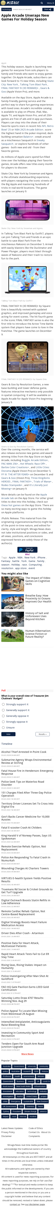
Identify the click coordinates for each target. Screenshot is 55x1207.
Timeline (6, 744)
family (40, 561)
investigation (8, 1096)
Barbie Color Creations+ (15, 467)
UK (38, 1081)
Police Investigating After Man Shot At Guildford (24, 977)
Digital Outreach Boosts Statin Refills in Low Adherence (25, 902)
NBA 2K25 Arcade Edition (29, 129)
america (43, 1111)
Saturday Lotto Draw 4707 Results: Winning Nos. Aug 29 (22, 999)
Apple (12, 557)
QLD (21, 1106)
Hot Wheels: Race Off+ (32, 463)
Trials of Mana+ (42, 481)
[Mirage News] (10, 3)
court (14, 1116)
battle (15, 561)
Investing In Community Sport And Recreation (22, 1034)
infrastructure (40, 1086)
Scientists (30, 1106)
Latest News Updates (12, 1128)
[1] (12, 1184)
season (5, 564)
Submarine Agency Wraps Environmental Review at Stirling (26, 761)
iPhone (41, 557)
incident (33, 1116)
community (43, 1066)
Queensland (8, 1081)
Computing (35, 564)
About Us (46, 1132)
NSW (36, 1071)
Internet (23, 1116)
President (17, 1111)
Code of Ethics (36, 1128)
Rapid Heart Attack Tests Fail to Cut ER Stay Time (25, 955)
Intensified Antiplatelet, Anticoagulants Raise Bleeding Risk (25, 1023)
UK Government (9, 1106)
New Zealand (42, 1101)
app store (21, 568)
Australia (6, 1066)
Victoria (45, 1071)
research (27, 1071)
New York (29, 557)
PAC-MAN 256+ (9, 463)
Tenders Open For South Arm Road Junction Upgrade (22, 1045)
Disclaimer (6, 1136)
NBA (19, 557)
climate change (30, 1111)
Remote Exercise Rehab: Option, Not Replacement (23, 848)
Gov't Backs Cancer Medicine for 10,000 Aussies (25, 818)
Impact (5, 1116)
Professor (7, 1076)
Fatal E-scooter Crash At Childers (21, 827)
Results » (42, 734)
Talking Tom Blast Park (33, 84)
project (43, 1096)
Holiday (15, 564)
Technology (6, 9)
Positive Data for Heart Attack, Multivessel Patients (20, 944)
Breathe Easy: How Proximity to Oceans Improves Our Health (38, 598)
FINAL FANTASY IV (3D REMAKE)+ (19, 88)
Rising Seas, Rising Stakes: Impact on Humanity (23, 966)
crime (5, 1101)
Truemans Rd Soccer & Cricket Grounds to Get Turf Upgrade (27, 891)
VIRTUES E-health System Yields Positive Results (26, 880)
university (32, 1066)
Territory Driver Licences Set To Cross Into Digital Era (27, 805)
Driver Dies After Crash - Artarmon (22, 933)
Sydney (6, 1111)
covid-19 (46, 1081)
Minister (41, 1076)
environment (29, 1076)
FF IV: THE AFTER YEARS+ (15, 474)
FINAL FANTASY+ (22, 481)
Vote (8, 734)
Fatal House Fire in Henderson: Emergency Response (27, 772)
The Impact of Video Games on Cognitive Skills (37, 581)
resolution (7, 568)
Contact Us (34, 1132)
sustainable (28, 1101)
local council (8, 1086)
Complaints (34, 1136)
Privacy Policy (8, 1132)
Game (32, 561)
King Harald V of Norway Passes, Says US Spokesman (26, 837)
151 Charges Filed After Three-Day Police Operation (26, 794)
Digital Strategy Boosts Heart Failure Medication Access (24, 923)
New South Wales (23, 1086)
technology (32, 1091)
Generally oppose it (17, 715)
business (20, 1081)
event (32, 568)
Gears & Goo (8, 478)
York (24, 561)
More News (27, 1054)
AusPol (20, 1096)
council (31, 1081)
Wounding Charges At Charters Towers (25, 868)
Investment (7, 1091)
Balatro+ (28, 136)
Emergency (15, 1101)
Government (19, 1066)
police (5, 1071)
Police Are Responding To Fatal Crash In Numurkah (25, 859)
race (24, 564)
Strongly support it (17, 704)
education (20, 1091)
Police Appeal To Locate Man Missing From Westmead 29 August (24, 1012)
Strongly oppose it (17, 721)
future (40, 1106)
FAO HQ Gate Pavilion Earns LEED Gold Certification (25, 988)
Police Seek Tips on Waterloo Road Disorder (22, 783)
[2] (14, 1184)
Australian (15, 1071)
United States (31, 1096)
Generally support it (18, 710)
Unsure (10, 727)
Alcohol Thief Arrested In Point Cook (23, 752)
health (17, 1076)
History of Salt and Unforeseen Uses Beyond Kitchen (37, 616)
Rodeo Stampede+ (11, 485)
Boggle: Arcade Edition (35, 460)
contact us (15, 1204)
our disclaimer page (35, 1204)
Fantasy (5, 561)
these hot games (11, 505)
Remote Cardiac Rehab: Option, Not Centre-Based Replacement (23, 913)
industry (43, 1091)
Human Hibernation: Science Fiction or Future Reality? (38, 634)
